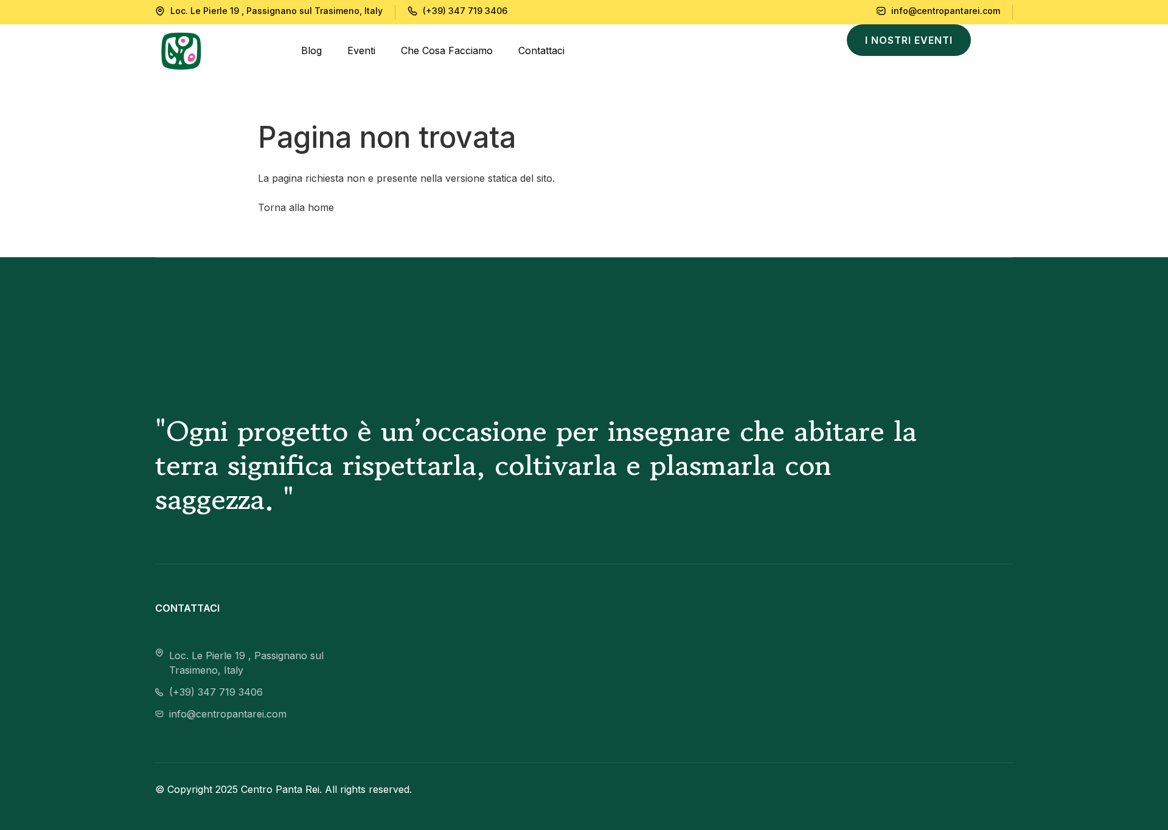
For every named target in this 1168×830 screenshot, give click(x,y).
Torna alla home (296, 207)
